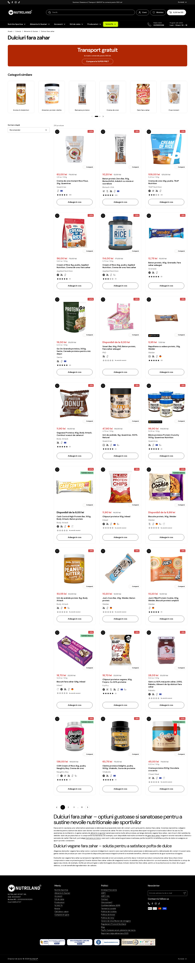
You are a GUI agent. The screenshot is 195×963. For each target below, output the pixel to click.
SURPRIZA (123, 486)
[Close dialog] (145, 449)
